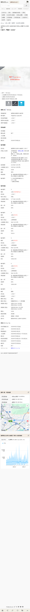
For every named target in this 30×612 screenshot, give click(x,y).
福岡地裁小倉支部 (16, 12)
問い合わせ (15, 104)
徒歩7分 (9, 19)
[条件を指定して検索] (12, 610)
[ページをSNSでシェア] (7, 610)
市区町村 (20, 8)
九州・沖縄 (7, 23)
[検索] (26, 5)
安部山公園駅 (20, 15)
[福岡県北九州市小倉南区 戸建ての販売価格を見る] (28, 435)
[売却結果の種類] (13, 77)
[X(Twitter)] (16, 607)
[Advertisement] (15, 48)
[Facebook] (14, 607)
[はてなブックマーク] (18, 607)
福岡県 (3, 15)
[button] (27, 405)
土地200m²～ (25, 17)
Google (3, 430)
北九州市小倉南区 (11, 15)
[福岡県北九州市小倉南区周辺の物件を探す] (28, 392)
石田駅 (26, 15)
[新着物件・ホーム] (2, 610)
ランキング (25, 8)
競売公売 (3, 2)
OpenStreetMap (20, 430)
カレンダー (14, 8)
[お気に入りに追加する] (21, 103)
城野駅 (3, 17)
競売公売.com (10, 607)
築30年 (3, 19)
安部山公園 (20, 150)
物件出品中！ (14, 2)
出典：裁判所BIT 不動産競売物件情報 (8, 353)
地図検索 (8, 8)
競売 (10, 12)
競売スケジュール (15, 348)
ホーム (3, 8)
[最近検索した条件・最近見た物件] (17, 610)
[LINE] (23, 607)
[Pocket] (20, 607)
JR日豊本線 (9, 17)
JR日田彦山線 (17, 17)
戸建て (24, 12)
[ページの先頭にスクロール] (27, 610)
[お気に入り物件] (22, 610)
